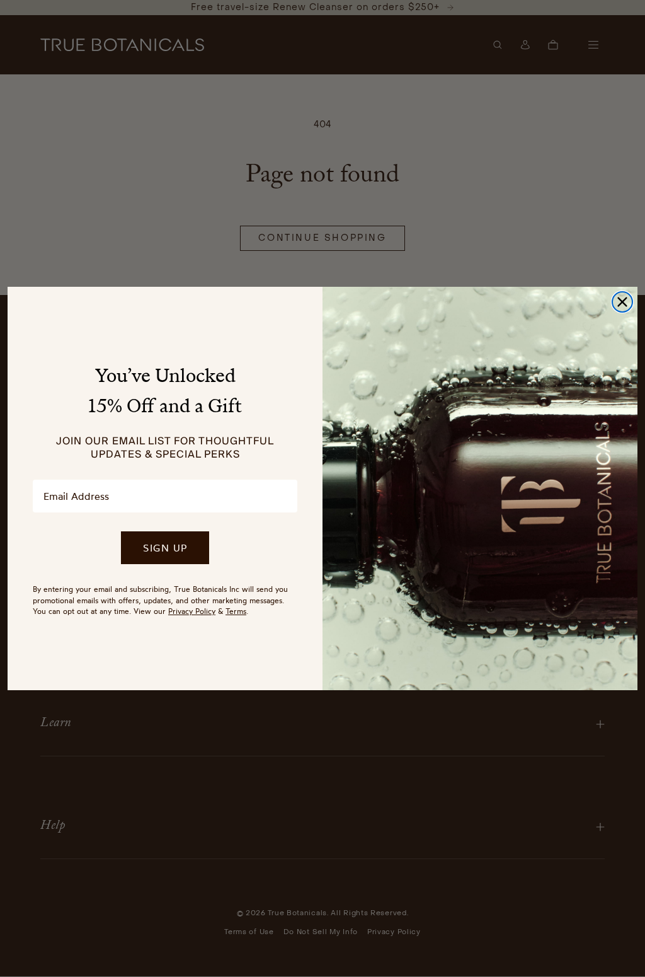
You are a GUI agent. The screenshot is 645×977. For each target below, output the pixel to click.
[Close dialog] (622, 302)
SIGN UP (165, 547)
